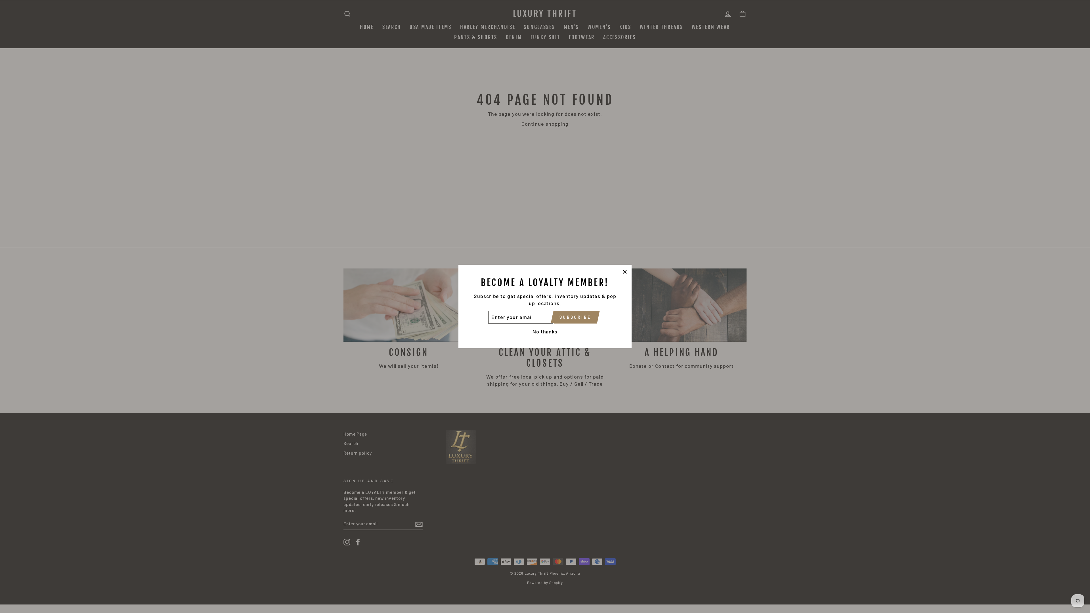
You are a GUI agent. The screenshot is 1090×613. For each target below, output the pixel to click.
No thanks (545, 331)
